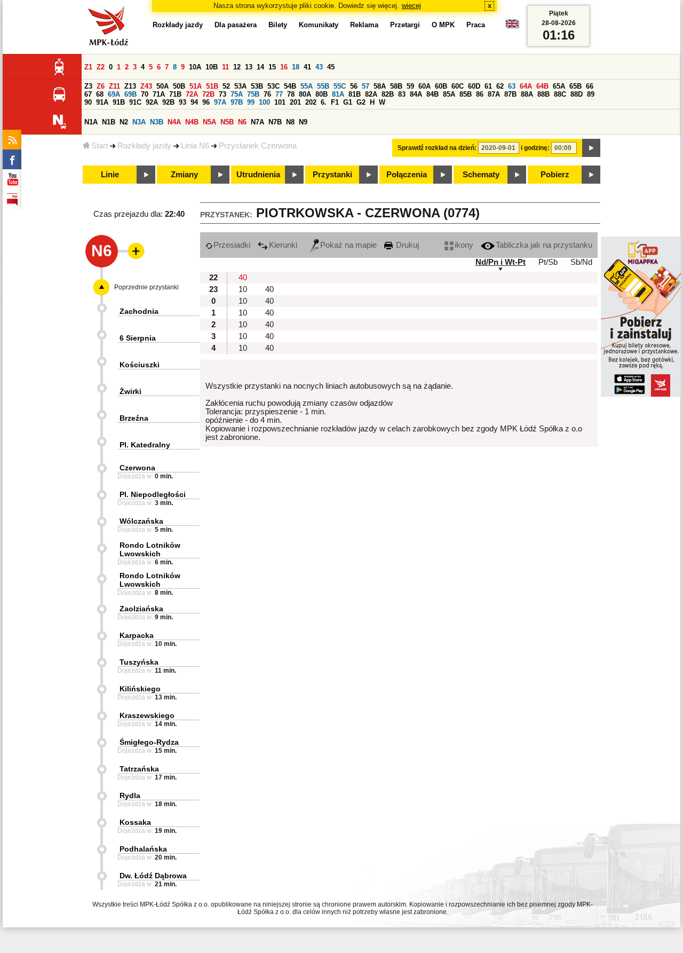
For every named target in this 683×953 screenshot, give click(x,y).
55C (339, 86)
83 (402, 94)
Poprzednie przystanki (146, 287)
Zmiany (184, 174)
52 (226, 86)
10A (195, 67)
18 (295, 67)
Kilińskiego (140, 688)
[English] (512, 26)
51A (195, 86)
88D (576, 94)
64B (542, 86)
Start (99, 145)
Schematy (481, 174)
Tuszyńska (139, 662)
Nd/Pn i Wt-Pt (500, 262)
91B (119, 102)
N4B (191, 122)
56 (354, 86)
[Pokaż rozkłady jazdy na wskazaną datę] (591, 148)
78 (291, 94)
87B (510, 94)
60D (474, 86)
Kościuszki (140, 364)
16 (284, 67)
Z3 (88, 86)
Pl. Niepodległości (153, 494)
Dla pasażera (236, 25)
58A (380, 86)
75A (237, 94)
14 (260, 67)
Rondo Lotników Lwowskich (150, 549)
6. (324, 102)
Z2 (101, 67)
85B (465, 94)
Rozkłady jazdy (144, 145)
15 (272, 67)
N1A (91, 122)
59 (410, 86)
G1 (347, 102)
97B (237, 102)
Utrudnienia (258, 174)
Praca (475, 25)
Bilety (277, 25)
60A (424, 86)
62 (500, 86)
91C (135, 102)
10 (243, 289)
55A (306, 86)
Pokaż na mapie (348, 245)
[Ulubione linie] (133, 251)
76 (267, 94)
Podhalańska (143, 849)
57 (365, 86)
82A (371, 94)
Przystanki (332, 174)
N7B (275, 122)
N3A (139, 122)
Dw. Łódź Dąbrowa (153, 875)
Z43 (146, 86)
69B (130, 94)
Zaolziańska (141, 608)
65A (559, 86)
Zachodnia (139, 311)
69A (114, 94)
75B (253, 94)
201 (295, 102)
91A (102, 102)
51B (212, 86)
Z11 (114, 86)
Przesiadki (231, 245)
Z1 (88, 67)
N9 (303, 122)
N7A (257, 122)
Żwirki (130, 391)
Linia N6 (195, 145)
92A (152, 102)
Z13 (130, 86)
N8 (290, 122)
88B (543, 94)
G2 (361, 102)
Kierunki (283, 245)
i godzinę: (535, 148)
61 (488, 86)
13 (248, 67)
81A (338, 94)
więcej (411, 6)
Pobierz (555, 174)
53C (273, 86)
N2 (124, 122)
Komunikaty (318, 25)
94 (194, 102)
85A (449, 94)
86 (479, 94)
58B (396, 86)
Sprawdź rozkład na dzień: (437, 148)
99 (251, 102)
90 (88, 102)
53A (240, 86)
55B (323, 86)
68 (100, 94)
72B (208, 94)
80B (321, 94)
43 (319, 67)
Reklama (364, 25)
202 (310, 102)
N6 (242, 122)
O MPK (443, 25)
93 (182, 102)
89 (590, 94)
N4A (174, 122)
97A (220, 102)
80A (305, 94)
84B (432, 94)
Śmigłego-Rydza (149, 742)
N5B (227, 122)
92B (168, 102)
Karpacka (137, 635)
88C (560, 94)
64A (526, 86)
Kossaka (135, 822)
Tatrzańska (139, 769)
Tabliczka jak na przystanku (544, 245)
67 (88, 94)
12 (237, 67)
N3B (156, 122)
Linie (110, 174)
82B (388, 94)
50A (162, 86)
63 (511, 86)
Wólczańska (141, 521)
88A (527, 94)
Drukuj (406, 245)
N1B (108, 122)
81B (354, 94)
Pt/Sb (548, 262)
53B (257, 86)
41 (307, 67)
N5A (209, 122)
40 (243, 277)
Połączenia (406, 174)
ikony (464, 245)
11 (225, 67)
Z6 (101, 86)
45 (331, 67)
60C (457, 86)
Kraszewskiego (147, 715)
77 (279, 94)
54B (290, 86)
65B (575, 86)
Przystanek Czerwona (258, 145)
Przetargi (405, 25)
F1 (335, 102)
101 (279, 102)
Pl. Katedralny (145, 444)
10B (211, 67)
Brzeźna (134, 418)
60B (441, 86)
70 (144, 94)
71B (175, 94)
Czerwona (137, 467)
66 (589, 86)
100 (264, 102)
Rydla (130, 795)
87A (494, 94)
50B (179, 86)
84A (416, 94)
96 (206, 102)
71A (159, 94)
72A (192, 94)
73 (222, 94)
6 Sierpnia (138, 338)
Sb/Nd (581, 262)
